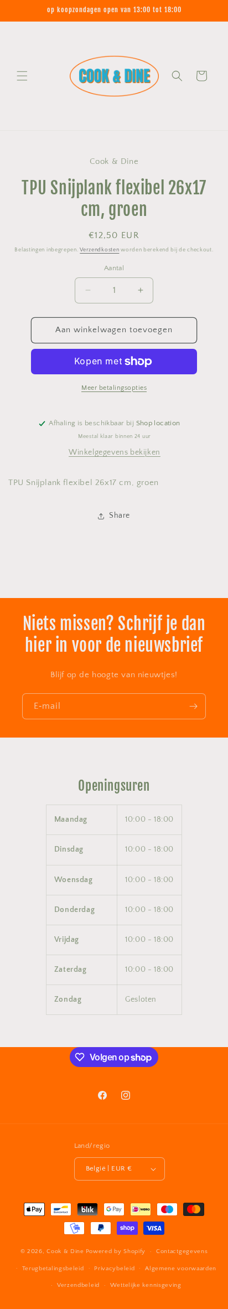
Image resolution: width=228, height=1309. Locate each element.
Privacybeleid (114, 1268)
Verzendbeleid (78, 1285)
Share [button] (119, 515)
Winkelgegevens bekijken (114, 452)
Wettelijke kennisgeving (146, 1285)
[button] (22, 76)
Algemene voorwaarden (180, 1268)
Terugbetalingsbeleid (53, 1268)
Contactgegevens (182, 1251)
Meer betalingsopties (114, 387)
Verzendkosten (99, 250)
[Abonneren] (193, 706)
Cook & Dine (65, 1251)
